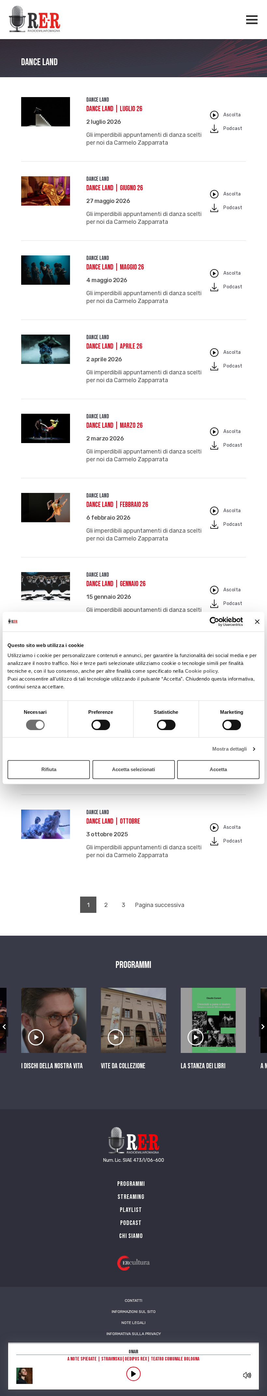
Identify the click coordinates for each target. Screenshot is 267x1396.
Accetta (218, 769)
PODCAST (131, 1223)
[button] (4, 1027)
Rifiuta (48, 769)
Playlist (131, 1210)
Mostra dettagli (229, 749)
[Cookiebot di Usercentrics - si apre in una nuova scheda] (214, 621)
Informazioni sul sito (134, 1311)
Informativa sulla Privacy (133, 1333)
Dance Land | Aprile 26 (114, 346)
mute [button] (247, 1375)
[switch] (100, 725)
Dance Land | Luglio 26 (114, 109)
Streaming (131, 1197)
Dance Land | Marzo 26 (114, 425)
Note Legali (133, 1322)
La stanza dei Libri (203, 1066)
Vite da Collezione (123, 1066)
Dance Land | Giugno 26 (114, 188)
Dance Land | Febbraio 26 (117, 504)
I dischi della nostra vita (52, 1066)
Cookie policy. (202, 671)
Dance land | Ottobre (113, 821)
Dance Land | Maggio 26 (115, 267)
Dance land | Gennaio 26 (116, 584)
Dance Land (97, 99)
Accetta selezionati (133, 769)
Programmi (131, 1184)
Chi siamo (131, 1236)
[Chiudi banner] (257, 621)
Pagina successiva (159, 905)
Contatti (133, 1300)
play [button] (133, 1374)
